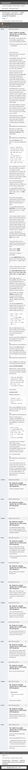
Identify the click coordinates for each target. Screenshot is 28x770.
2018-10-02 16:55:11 (14, 29)
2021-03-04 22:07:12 (14, 602)
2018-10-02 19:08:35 (14, 479)
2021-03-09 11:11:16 (14, 724)
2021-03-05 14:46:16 (14, 641)
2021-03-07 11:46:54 (14, 681)
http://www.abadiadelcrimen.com (17, 738)
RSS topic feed (7, 23)
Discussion (15, 12)
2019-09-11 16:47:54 (14, 537)
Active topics (5, 8)
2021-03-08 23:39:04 (14, 705)
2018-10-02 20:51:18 (14, 499)
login (8, 21)
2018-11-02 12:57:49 (14, 518)
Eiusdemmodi (6, 3)
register (13, 21)
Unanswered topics (13, 8)
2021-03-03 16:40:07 (14, 562)
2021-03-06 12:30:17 (14, 662)
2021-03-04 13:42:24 (14, 582)
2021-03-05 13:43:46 (14, 622)
